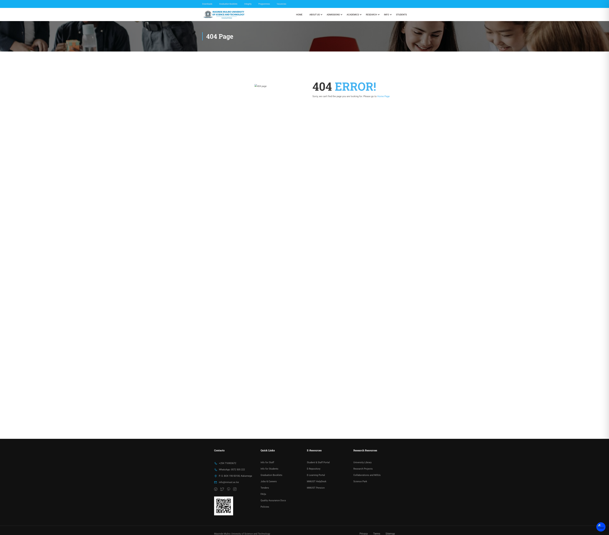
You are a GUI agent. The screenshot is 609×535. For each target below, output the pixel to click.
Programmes (264, 4)
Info (386, 14)
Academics (353, 14)
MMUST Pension (316, 487)
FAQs (263, 494)
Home (299, 14)
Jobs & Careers (269, 481)
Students (401, 14)
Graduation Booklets (228, 4)
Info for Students (269, 468)
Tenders (265, 487)
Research (371, 14)
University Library (362, 462)
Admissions (333, 14)
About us (314, 14)
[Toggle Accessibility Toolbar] (601, 527)
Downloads (207, 4)
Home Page (383, 96)
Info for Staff (267, 462)
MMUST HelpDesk (316, 481)
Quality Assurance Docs (273, 500)
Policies (265, 506)
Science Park (360, 481)
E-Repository (313, 468)
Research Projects (363, 468)
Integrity (248, 4)
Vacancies (281, 4)
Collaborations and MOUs (367, 475)
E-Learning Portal (316, 475)
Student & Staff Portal (318, 462)
